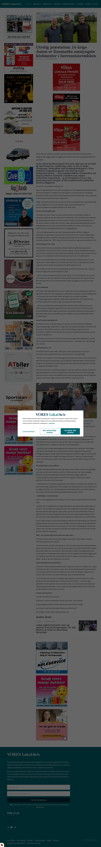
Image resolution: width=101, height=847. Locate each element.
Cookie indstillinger (29, 431)
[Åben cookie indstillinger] (2, 845)
